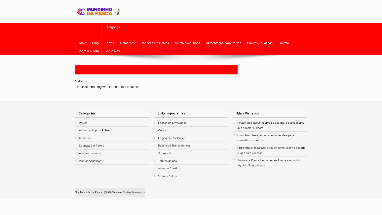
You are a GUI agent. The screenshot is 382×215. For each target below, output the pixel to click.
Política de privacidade (172, 122)
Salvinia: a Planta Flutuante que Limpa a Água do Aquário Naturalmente (268, 163)
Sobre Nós (112, 51)
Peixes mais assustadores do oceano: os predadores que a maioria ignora (270, 125)
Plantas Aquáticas (260, 43)
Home (82, 43)
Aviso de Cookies (169, 168)
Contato (283, 43)
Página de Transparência (174, 145)
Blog (95, 43)
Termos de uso (167, 160)
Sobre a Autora (88, 51)
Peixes (109, 43)
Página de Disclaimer (171, 138)
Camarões (127, 43)
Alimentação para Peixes (223, 43)
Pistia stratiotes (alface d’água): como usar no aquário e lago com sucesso (271, 150)
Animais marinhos (187, 43)
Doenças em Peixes (154, 43)
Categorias (112, 27)
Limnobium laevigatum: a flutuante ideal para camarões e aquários (265, 138)
